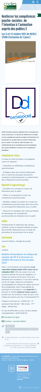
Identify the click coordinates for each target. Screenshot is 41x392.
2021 (7, 332)
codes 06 (34, 329)
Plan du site (12, 360)
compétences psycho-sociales (17, 329)
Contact (4, 360)
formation (10, 326)
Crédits (31, 360)
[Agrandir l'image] (20, 62)
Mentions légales (22, 360)
